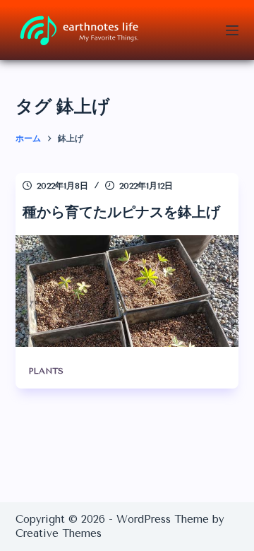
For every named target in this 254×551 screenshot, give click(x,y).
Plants (46, 371)
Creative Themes (59, 533)
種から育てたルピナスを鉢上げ (121, 212)
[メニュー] (232, 30)
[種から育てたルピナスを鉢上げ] (127, 291)
